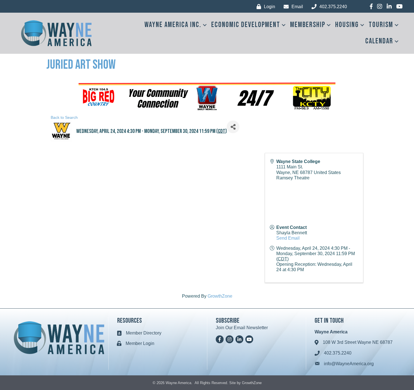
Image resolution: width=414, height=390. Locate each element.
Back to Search (64, 117)
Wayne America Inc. (172, 25)
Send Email (288, 238)
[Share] (233, 127)
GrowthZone (220, 296)
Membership (307, 25)
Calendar (379, 41)
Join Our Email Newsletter (242, 327)
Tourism (381, 25)
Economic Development (245, 25)
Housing (347, 25)
